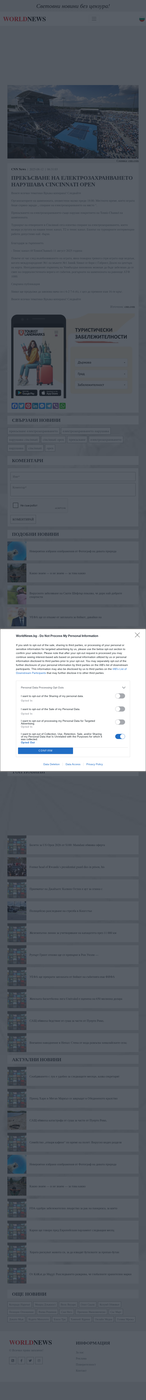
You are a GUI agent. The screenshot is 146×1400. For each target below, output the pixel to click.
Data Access (73, 764)
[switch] (120, 695)
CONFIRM (46, 750)
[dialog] (73, 700)
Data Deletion (51, 764)
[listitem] (73, 688)
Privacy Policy (94, 764)
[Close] (138, 636)
